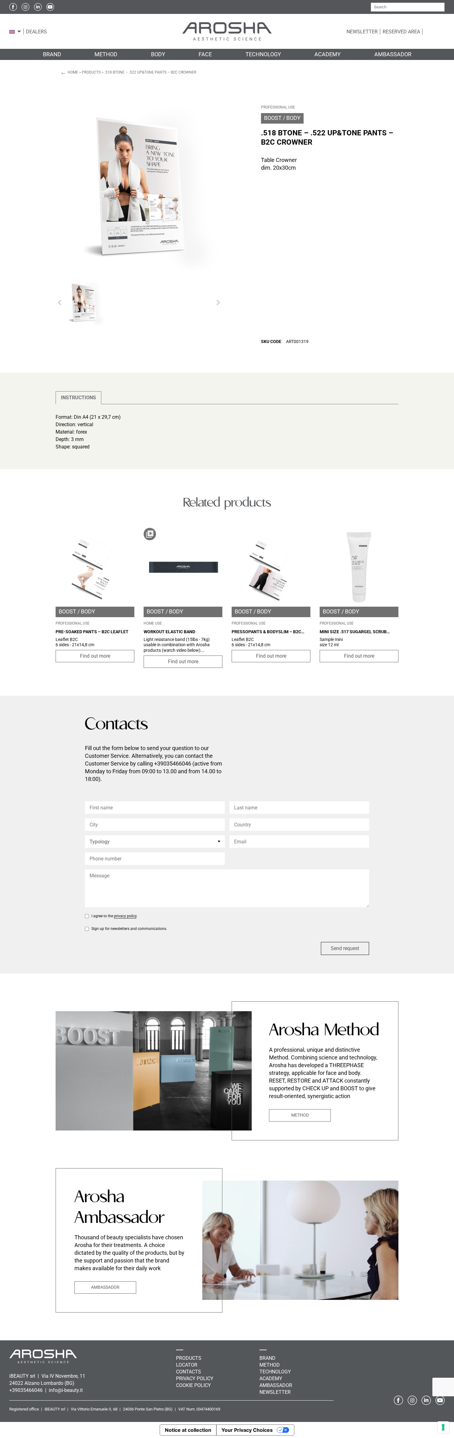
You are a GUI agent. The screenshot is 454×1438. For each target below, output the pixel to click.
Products (91, 72)
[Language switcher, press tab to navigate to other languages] (12, 31)
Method (300, 1115)
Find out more (95, 656)
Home (73, 72)
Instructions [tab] (78, 398)
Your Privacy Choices (247, 1430)
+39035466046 (26, 1390)
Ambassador (105, 1287)
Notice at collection (188, 1430)
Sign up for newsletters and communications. (129, 929)
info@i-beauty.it (66, 1390)
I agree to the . (114, 916)
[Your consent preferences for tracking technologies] (443, 1427)
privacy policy (125, 916)
